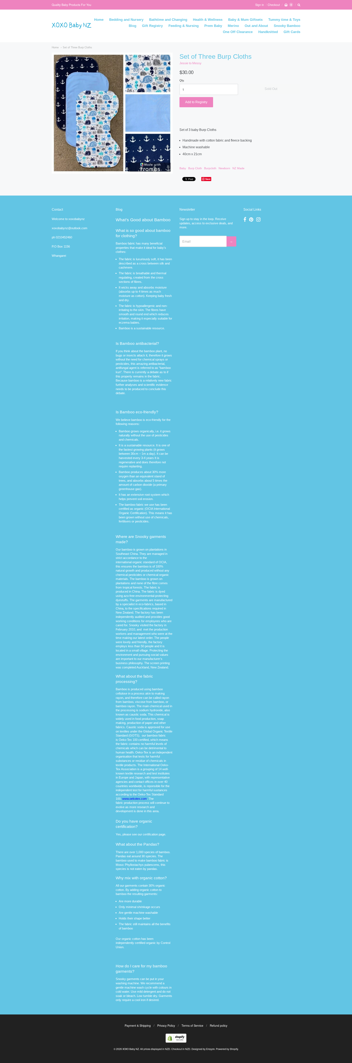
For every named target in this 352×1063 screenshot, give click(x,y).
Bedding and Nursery (126, 20)
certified (140, 943)
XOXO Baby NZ (130, 1049)
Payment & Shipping (138, 1025)
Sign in (259, 5)
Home (98, 20)
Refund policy (218, 1025)
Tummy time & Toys (284, 20)
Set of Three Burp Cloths (77, 47)
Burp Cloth (195, 168)
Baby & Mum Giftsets (245, 20)
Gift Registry (152, 26)
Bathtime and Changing (168, 20)
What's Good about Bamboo (143, 219)
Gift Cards (292, 32)
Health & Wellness (207, 20)
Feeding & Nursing (183, 26)
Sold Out (271, 89)
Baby (182, 168)
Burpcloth (210, 168)
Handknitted (268, 32)
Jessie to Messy (190, 63)
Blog (132, 26)
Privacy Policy (166, 1025)
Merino (233, 26)
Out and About (256, 26)
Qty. (182, 80)
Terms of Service (192, 1025)
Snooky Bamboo (287, 26)
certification (150, 834)
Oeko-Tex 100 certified (134, 739)
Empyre (210, 1049)
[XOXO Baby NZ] (71, 26)
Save (207, 178)
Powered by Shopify (227, 1049)
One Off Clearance (238, 32)
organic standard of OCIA (149, 562)
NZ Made (238, 168)
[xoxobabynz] (176, 1041)
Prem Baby (213, 26)
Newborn (224, 168)
